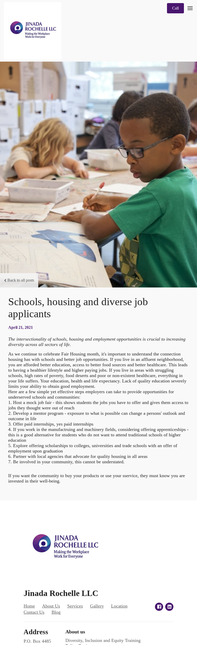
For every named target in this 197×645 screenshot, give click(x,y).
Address (36, 632)
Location (119, 606)
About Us (51, 606)
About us (75, 631)
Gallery (97, 606)
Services (75, 606)
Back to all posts (20, 280)
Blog (56, 612)
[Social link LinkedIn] (169, 607)
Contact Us (34, 612)
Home (29, 606)
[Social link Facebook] (159, 607)
